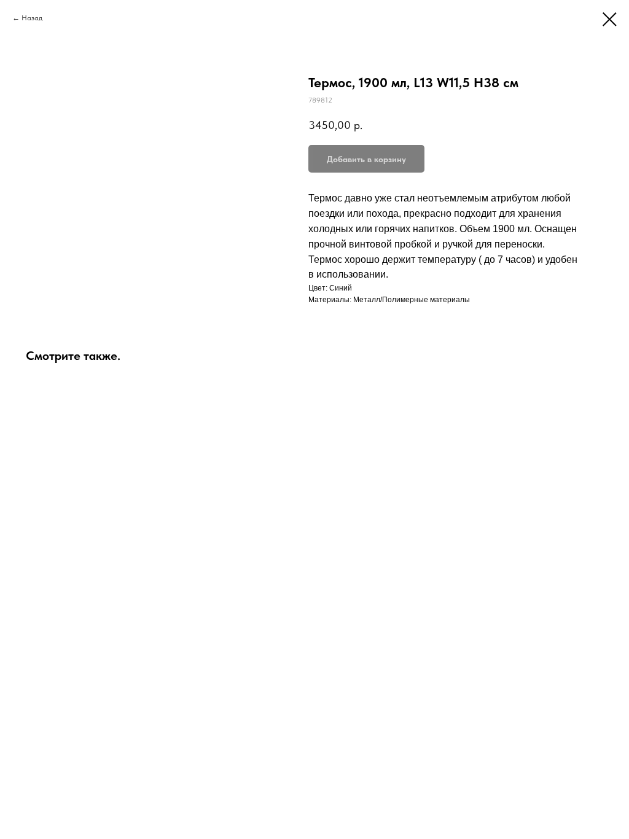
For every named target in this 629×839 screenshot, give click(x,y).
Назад (31, 18)
